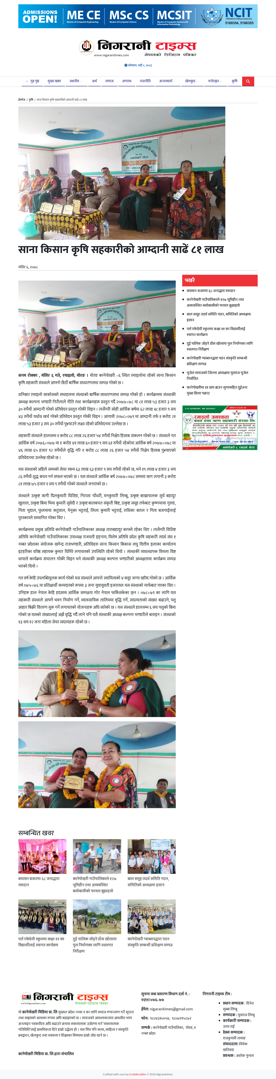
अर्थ (94, 81)
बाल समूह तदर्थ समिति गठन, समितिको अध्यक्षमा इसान (219, 317)
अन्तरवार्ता (166, 81)
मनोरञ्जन (214, 81)
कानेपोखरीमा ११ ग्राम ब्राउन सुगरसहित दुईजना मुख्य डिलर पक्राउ (217, 390)
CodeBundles (138, 1074)
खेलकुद (190, 81)
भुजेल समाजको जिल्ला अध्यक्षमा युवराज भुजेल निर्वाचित (217, 376)
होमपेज (21, 100)
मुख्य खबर (54, 81)
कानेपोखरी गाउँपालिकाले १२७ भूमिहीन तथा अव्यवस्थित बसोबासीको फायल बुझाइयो (215, 303)
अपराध (126, 81)
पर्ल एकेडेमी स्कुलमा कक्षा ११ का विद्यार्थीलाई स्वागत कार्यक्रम (216, 332)
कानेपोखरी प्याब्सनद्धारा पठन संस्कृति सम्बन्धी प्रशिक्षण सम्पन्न (217, 361)
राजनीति (145, 81)
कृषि (234, 81)
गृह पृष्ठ (34, 81)
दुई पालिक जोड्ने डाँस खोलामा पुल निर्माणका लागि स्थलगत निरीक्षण (220, 346)
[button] (248, 81)
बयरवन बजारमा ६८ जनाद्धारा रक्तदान (211, 291)
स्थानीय (75, 81)
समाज (109, 81)
